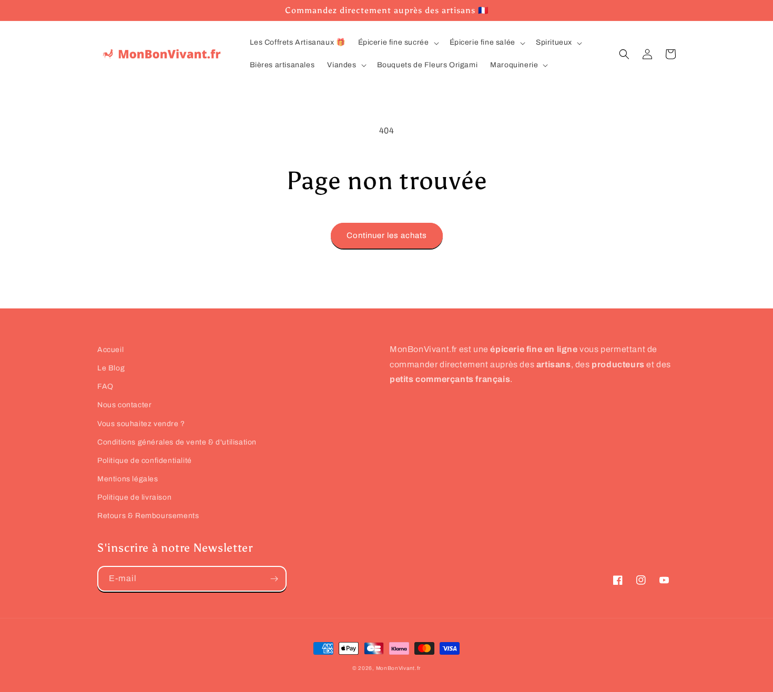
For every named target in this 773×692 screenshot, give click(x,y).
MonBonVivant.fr (398, 668)
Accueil (110, 350)
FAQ (105, 386)
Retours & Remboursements (148, 516)
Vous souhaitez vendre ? (141, 424)
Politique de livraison (134, 497)
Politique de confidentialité (144, 460)
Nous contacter (124, 405)
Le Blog (111, 368)
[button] (397, 43)
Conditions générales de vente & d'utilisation (177, 442)
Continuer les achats (387, 235)
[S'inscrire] (274, 579)
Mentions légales (127, 479)
